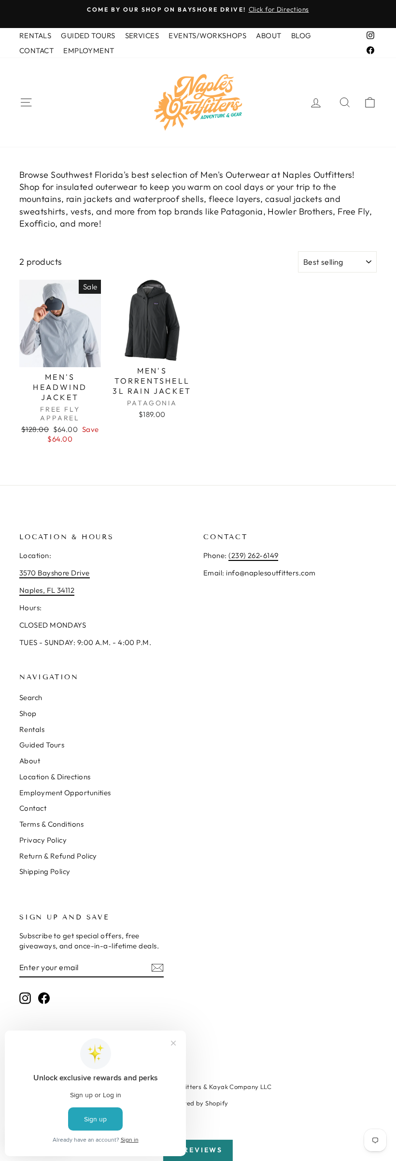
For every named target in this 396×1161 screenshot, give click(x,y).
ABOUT (268, 35)
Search (30, 697)
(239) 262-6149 (253, 555)
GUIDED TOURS (88, 35)
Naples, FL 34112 (46, 590)
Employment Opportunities (65, 792)
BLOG (301, 35)
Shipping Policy (45, 871)
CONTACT (36, 50)
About (29, 760)
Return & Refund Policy (58, 855)
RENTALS (35, 35)
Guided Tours (41, 744)
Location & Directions (54, 776)
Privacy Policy (43, 840)
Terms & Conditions (51, 824)
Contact (32, 808)
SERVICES (142, 35)
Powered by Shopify (198, 1103)
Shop (28, 713)
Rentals (31, 729)
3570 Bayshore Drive (54, 572)
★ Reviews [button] (198, 1150)
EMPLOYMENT (88, 50)
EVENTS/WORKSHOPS (207, 35)
